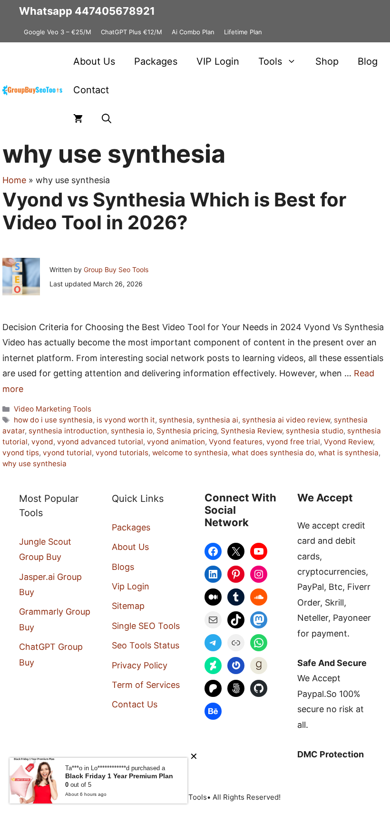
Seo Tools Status (145, 645)
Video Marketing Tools (52, 408)
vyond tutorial (67, 452)
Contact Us (134, 704)
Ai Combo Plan (193, 32)
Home (14, 180)
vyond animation (176, 441)
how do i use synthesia (53, 419)
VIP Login (217, 61)
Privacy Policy (139, 665)
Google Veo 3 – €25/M (57, 32)
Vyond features (236, 441)
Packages (155, 61)
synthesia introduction (68, 430)
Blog (368, 61)
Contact (91, 90)
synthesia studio (314, 430)
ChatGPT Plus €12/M (131, 32)
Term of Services (146, 685)
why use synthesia (34, 463)
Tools (270, 61)
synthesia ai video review (286, 419)
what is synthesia (348, 452)
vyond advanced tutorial (100, 441)
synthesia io (132, 430)
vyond (42, 441)
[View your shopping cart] (78, 118)
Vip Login (130, 586)
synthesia (176, 419)
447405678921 (115, 11)
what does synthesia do (273, 452)
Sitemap (128, 606)
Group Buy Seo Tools (116, 269)
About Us (94, 61)
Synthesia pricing (186, 430)
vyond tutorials (122, 452)
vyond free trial (293, 441)
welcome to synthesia (190, 452)
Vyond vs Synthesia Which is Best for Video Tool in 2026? (174, 211)
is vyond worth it (126, 419)
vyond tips (20, 452)
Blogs (123, 567)
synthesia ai (217, 419)
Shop (327, 61)
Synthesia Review (251, 430)
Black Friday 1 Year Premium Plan (119, 776)
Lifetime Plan (243, 32)
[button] (106, 118)
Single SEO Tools (146, 626)
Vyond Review (348, 441)
